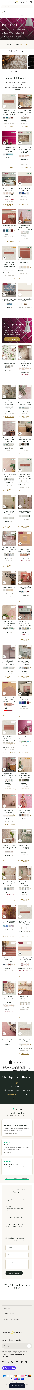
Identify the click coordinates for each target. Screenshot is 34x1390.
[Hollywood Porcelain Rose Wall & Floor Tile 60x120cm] (6, 780)
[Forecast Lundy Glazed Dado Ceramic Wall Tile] (27, 964)
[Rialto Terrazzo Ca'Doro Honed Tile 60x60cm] (23, 444)
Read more (17, 89)
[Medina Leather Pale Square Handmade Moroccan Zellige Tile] (21, 554)
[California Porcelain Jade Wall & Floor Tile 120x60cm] (23, 888)
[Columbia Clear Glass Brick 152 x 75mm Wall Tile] (12, 154)
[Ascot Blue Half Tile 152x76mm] (20, 592)
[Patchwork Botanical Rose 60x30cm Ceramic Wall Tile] (12, 408)
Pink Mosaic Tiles (22, 1070)
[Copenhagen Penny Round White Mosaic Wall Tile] (13, 888)
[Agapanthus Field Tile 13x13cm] (20, 702)
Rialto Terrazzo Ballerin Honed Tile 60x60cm (25, 439)
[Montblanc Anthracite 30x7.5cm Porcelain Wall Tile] (4, 628)
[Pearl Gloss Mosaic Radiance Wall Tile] (12, 926)
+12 (14, 590)
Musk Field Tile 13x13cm (25, 699)
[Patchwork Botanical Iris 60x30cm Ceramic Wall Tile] (6, 408)
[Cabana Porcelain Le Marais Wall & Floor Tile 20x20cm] (28, 668)
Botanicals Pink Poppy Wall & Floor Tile (9, 300)
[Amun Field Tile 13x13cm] (22, 702)
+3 (14, 925)
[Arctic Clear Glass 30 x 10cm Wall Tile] (20, 742)
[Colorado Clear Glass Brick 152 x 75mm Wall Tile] (9, 154)
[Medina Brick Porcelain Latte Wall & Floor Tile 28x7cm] (25, 408)
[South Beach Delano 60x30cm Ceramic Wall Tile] (25, 117)
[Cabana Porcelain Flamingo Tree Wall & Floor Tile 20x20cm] (23, 668)
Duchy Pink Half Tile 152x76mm (25, 588)
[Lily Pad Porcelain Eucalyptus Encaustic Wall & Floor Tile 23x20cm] (28, 628)
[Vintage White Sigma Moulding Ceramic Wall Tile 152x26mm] (22, 928)
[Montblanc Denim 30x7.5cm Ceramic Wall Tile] (10, 628)
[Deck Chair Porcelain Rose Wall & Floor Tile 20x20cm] (8, 554)
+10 (14, 154)
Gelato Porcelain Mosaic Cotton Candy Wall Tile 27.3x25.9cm (25, 227)
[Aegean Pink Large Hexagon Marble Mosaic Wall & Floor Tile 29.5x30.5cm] (23, 156)
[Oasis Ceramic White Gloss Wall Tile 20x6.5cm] (12, 444)
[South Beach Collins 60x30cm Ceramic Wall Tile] (22, 117)
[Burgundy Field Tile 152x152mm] (12, 230)
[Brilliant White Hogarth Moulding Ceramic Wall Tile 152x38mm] (9, 269)
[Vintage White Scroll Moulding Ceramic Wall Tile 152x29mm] (22, 1045)
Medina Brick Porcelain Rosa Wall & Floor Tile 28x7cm (9, 663)
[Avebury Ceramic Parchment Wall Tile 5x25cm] (12, 518)
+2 (30, 667)
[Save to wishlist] (4, 106)
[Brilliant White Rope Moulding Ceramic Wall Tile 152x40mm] (20, 481)
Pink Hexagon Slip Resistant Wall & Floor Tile (9, 1040)
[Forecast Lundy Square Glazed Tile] (22, 964)
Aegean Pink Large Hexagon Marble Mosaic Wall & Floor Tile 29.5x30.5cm (9, 999)
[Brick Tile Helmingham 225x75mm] (4, 815)
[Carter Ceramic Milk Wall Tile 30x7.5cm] (23, 516)
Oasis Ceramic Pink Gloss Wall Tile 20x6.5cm (9, 439)
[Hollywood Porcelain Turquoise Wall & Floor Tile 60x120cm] (12, 780)
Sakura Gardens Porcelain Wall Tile (9, 363)
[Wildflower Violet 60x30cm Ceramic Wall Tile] (26, 1003)
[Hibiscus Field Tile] (7, 590)
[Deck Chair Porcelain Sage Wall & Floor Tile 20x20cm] (13, 554)
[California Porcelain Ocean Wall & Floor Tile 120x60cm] (25, 888)
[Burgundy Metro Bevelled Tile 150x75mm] (9, 964)
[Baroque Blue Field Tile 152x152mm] (7, 230)
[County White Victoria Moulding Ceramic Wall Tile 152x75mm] (9, 743)
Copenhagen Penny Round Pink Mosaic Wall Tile (9, 884)
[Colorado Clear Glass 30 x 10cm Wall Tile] (28, 742)
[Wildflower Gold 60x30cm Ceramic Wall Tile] (21, 1003)
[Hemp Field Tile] (9, 590)
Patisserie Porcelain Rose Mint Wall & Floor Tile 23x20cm (25, 847)
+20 (14, 117)
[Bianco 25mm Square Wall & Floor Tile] (25, 815)
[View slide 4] (20, 1099)
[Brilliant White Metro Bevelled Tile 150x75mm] (7, 964)
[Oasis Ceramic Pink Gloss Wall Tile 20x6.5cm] (10, 444)
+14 (30, 193)
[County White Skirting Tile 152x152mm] (25, 267)
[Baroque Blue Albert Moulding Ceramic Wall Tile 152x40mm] (7, 117)
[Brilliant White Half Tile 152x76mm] (25, 592)
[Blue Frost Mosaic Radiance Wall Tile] (4, 926)
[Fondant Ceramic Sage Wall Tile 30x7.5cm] (10, 479)
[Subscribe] (29, 1346)
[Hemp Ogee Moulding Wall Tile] (25, 304)
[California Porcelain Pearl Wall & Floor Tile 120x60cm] (28, 888)
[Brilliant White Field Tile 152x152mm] (9, 230)
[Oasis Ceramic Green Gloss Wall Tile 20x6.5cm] (7, 444)
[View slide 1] (14, 1099)
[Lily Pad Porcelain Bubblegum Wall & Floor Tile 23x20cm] (23, 628)
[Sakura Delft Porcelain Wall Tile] (6, 366)
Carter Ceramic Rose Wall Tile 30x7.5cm (25, 512)
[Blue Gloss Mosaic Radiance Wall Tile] (7, 926)
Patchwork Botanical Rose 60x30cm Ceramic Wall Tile (9, 403)
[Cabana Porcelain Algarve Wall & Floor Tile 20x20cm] (20, 668)
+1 (30, 155)
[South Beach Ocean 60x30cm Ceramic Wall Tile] (27, 117)
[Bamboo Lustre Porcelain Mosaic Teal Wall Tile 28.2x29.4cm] (28, 780)
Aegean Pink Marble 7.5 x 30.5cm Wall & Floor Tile (25, 363)
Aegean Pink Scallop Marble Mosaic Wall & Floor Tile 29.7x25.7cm (25, 150)
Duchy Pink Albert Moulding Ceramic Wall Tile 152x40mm (9, 112)
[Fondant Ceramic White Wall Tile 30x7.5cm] (13, 479)
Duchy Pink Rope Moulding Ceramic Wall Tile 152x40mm (25, 476)
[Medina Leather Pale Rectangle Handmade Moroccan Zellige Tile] (29, 554)
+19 (14, 230)
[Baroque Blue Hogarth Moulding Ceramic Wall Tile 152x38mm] (7, 269)
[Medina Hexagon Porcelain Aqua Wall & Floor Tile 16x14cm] (23, 408)
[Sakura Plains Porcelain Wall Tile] (12, 366)
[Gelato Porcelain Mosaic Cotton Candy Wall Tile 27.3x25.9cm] (22, 232)
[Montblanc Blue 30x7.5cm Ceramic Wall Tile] (7, 628)
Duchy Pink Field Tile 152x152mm (9, 226)
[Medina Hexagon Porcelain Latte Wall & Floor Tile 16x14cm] (28, 408)
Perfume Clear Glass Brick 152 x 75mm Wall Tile (9, 149)
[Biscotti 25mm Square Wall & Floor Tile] (28, 815)
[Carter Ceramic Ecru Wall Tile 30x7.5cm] (20, 516)
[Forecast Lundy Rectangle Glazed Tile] (25, 964)
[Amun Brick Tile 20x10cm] (22, 193)
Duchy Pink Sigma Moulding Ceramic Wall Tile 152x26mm (25, 923)
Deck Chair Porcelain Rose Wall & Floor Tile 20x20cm (9, 549)
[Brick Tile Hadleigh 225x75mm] (10, 815)
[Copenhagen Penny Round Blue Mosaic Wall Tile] (5, 888)
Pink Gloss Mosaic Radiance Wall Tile (9, 922)
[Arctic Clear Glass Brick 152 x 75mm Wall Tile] (4, 154)
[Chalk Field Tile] (4, 590)
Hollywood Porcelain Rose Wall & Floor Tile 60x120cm (9, 775)
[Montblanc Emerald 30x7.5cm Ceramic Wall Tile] (12, 628)
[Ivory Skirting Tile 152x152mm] (28, 267)
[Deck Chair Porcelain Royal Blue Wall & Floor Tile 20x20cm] (10, 554)
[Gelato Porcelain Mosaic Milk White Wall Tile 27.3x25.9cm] (25, 232)
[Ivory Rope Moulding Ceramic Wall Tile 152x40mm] (28, 481)
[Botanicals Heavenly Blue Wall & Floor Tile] (8, 304)
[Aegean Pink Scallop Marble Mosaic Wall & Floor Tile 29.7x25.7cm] (25, 156)
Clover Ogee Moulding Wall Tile (25, 300)
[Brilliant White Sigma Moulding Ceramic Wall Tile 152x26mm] (20, 928)
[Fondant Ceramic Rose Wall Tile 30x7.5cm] (8, 479)
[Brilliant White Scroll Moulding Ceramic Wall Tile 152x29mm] (20, 1045)
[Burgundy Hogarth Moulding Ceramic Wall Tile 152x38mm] (12, 269)
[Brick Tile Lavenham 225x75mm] (12, 815)
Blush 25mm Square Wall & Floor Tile (25, 811)
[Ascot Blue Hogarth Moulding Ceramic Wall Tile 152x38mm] (4, 269)
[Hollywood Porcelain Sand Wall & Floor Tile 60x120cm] (9, 780)
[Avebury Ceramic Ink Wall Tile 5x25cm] (7, 518)
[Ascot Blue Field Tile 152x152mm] (4, 230)
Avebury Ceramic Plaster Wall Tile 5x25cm (9, 513)
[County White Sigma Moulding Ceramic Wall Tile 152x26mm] (25, 928)
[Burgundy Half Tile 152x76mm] (28, 592)
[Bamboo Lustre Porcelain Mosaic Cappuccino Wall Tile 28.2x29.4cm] (23, 780)
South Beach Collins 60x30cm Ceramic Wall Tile (25, 112)
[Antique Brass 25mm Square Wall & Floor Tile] (22, 815)
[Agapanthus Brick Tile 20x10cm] (20, 193)
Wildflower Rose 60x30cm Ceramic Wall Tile (25, 999)
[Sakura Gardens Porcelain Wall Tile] (9, 366)
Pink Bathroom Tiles (19, 1069)
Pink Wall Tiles (21, 1067)
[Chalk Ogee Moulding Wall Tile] (20, 304)
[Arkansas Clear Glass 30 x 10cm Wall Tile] (22, 742)
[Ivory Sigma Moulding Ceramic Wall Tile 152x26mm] (28, 928)
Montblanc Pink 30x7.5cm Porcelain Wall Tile (9, 624)
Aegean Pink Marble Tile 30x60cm (9, 189)
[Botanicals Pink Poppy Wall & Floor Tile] (10, 304)
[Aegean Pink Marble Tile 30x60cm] (28, 156)
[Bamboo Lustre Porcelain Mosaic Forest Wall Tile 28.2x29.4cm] (25, 780)
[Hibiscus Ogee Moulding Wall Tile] (23, 304)
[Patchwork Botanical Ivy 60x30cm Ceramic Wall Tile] (9, 408)
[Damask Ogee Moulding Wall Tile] (28, 304)
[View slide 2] (16, 1099)
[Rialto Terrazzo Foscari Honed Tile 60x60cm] (28, 444)
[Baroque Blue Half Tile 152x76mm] (22, 592)
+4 (14, 628)
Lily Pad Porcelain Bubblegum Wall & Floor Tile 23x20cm (25, 624)
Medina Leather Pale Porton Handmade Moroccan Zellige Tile (24, 549)
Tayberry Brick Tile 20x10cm (25, 189)
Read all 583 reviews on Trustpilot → (17, 1178)
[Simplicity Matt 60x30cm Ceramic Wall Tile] (29, 1003)
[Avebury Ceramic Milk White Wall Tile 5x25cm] (10, 518)
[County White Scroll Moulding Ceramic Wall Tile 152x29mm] (25, 1045)
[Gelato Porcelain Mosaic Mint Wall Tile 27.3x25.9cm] (27, 232)
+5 (30, 780)
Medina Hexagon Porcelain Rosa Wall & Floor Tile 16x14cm (25, 403)
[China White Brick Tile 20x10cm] (28, 193)
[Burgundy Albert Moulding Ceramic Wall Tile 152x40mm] (12, 117)
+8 (14, 815)
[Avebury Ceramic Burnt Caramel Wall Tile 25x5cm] (4, 518)
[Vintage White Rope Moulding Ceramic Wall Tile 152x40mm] (22, 481)
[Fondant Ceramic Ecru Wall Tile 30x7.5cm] (5, 479)
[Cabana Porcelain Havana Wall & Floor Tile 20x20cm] (25, 668)
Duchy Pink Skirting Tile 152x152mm (25, 263)
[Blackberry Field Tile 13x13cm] (28, 702)
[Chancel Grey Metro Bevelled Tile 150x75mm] (12, 964)
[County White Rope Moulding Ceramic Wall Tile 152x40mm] (25, 481)
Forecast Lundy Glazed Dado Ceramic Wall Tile (25, 959)
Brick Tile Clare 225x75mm (9, 811)
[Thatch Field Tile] (12, 590)
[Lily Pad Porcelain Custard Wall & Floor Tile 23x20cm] (25, 628)
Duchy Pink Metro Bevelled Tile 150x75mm (9, 959)
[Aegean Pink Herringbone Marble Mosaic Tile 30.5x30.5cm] (20, 156)
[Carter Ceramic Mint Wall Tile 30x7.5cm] (25, 516)
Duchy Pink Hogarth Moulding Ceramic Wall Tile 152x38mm (9, 264)
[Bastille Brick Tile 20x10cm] (25, 193)
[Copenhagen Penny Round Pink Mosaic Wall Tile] (10, 888)
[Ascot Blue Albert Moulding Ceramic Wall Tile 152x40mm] (4, 117)
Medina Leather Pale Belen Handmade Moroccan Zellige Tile (9, 699)
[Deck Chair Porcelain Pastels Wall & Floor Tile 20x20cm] (5, 554)
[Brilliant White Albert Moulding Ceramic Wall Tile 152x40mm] (9, 117)
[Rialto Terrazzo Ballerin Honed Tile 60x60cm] (20, 444)
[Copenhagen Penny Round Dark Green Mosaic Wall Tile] (8, 888)
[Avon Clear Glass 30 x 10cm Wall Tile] (25, 742)
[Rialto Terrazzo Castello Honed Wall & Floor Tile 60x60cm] (25, 444)
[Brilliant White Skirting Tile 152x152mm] (20, 267)
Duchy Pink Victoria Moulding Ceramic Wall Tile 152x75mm (9, 739)
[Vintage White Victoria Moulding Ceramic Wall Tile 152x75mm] (7, 743)
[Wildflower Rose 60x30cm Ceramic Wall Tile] (23, 1003)
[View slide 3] (18, 1099)
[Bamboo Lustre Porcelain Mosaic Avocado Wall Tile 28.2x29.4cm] (20, 780)
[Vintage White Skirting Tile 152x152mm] (22, 267)
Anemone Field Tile (9, 587)
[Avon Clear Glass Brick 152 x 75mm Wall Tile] (7, 154)
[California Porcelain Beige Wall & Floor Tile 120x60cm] (20, 888)
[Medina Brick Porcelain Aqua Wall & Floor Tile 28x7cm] (20, 408)
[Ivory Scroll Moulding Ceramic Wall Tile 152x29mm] (28, 1045)
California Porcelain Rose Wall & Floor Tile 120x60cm (25, 884)
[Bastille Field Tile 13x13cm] (25, 702)
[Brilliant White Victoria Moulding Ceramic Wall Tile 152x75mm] (4, 743)
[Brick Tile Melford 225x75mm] (7, 815)
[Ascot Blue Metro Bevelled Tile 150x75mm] (4, 964)
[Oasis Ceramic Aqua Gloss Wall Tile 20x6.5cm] (4, 444)
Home (4, 18)
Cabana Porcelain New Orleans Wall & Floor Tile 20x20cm (25, 663)
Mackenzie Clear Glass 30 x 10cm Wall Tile (25, 738)
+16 (30, 741)
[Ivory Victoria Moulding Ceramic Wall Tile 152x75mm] (12, 743)
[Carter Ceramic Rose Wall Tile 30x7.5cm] (28, 516)
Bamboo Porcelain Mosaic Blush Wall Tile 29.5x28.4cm (24, 775)
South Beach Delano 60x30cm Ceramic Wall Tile (9, 847)
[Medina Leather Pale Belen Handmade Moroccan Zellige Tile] (23, 554)
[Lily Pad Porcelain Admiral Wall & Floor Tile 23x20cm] (20, 628)
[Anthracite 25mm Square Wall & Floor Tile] (20, 815)
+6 (30, 303)
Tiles (8, 18)
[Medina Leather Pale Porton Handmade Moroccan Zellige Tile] (26, 554)
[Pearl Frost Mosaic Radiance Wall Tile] (10, 926)
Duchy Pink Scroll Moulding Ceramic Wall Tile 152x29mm (25, 1040)
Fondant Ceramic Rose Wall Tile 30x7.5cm (9, 475)
